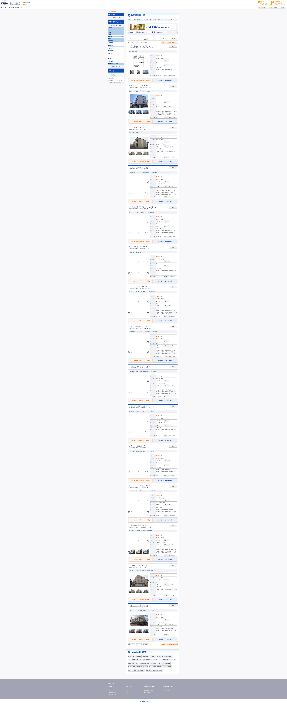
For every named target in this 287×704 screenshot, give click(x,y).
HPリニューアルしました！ (115, 80)
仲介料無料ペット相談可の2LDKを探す (160, 663)
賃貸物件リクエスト (112, 692)
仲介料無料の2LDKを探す (134, 656)
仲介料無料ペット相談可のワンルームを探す (160, 666)
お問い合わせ (147, 692)
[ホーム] (5, 3)
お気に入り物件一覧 (112, 694)
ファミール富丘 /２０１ (139, 406)
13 (139, 42)
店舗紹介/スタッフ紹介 (149, 690)
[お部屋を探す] (10, 8)
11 (134, 42)
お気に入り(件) (263, 7)
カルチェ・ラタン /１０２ (140, 565)
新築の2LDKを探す (133, 663)
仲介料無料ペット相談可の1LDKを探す (138, 666)
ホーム (109, 11)
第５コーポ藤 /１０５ (138, 446)
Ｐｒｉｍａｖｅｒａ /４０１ (140, 46)
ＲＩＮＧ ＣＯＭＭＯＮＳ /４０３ (143, 287)
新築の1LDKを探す (144, 663)
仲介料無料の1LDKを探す (149, 656)
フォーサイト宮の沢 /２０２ (140, 605)
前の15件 (130, 42)
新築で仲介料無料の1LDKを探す (154, 670)
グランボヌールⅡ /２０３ (140, 86)
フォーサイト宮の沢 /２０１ (140, 486)
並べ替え (174, 38)
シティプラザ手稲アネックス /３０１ (143, 207)
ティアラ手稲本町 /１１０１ (140, 366)
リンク (127, 692)
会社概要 (146, 689)
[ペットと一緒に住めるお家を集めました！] (153, 29)
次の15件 (145, 42)
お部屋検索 (110, 689)
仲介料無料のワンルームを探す (165, 656)
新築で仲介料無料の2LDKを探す (136, 670)
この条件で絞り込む (116, 25)
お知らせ (128, 690)
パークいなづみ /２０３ (139, 247)
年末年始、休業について (114, 75)
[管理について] (19, 8)
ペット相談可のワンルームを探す (167, 659)
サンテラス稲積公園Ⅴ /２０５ (141, 525)
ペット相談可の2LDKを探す (135, 659)
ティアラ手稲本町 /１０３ (140, 167)
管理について (128, 689)
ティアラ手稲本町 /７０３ (140, 326)
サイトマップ (165, 689)
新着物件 (109, 690)
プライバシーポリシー (167, 690)
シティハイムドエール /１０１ (141, 127)
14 (141, 42)
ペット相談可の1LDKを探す (151, 659)
